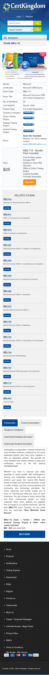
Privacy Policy (12, 633)
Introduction (10, 422)
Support (9, 591)
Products (10, 556)
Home (8, 549)
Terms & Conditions (14, 647)
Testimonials (11, 605)
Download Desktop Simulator (18, 436)
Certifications (11, 563)
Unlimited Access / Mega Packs (19, 626)
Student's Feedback (13, 429)
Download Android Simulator (18, 443)
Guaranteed (11, 577)
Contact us (10, 598)
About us (10, 612)
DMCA (9, 640)
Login (18, 16)
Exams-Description (30, 422)
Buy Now (29, 182)
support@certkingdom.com (34, 144)
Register (29, 16)
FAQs (8, 584)
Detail (7, 208)
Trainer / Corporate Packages (19, 619)
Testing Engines (13, 570)
